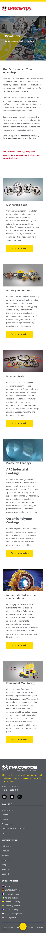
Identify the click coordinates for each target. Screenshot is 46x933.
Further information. (20, 248)
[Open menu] (23, 926)
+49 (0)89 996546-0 (10, 790)
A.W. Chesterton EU (19, 927)
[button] (4, 928)
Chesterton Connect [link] (18, 699)
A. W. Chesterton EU (10, 786)
